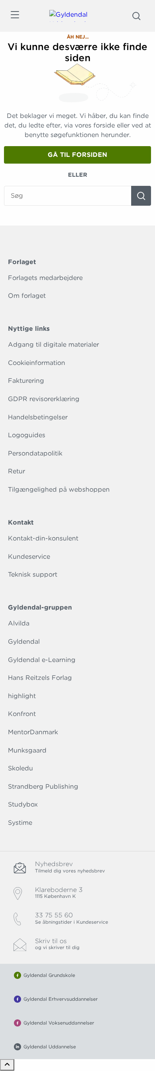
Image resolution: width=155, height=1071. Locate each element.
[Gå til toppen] (7, 1065)
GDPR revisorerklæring (43, 399)
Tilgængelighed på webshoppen (59, 489)
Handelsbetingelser (38, 417)
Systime (20, 822)
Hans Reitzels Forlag (40, 677)
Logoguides (26, 435)
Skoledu (20, 768)
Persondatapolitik (35, 453)
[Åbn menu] (14, 16)
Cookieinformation (36, 363)
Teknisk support (32, 574)
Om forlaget (27, 295)
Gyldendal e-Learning (42, 660)
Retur (16, 471)
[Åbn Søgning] (136, 16)
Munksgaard (27, 750)
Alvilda (18, 623)
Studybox (23, 804)
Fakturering (26, 380)
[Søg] (141, 196)
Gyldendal (24, 641)
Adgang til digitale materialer (53, 344)
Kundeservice (29, 556)
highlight (22, 696)
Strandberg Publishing (43, 786)
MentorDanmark (33, 732)
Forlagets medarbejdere (45, 278)
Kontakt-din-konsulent (43, 538)
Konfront (22, 714)
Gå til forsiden (77, 154)
